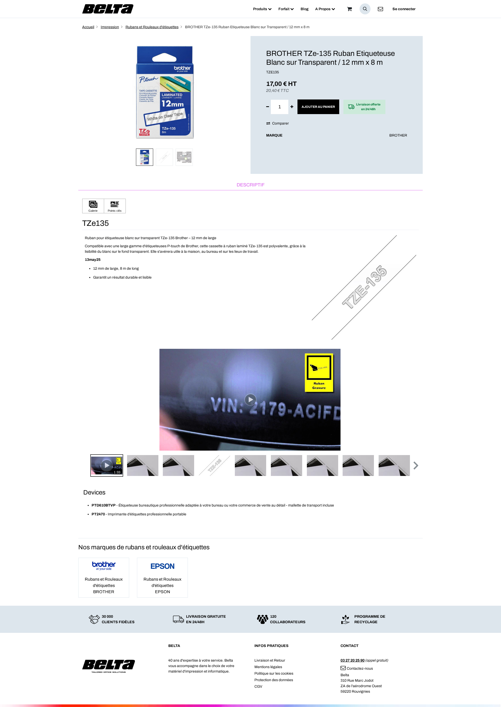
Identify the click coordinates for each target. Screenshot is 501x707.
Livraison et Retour (269, 660)
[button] (365, 8)
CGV (258, 686)
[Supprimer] (267, 107)
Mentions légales (268, 667)
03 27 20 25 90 (353, 660)
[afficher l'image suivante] (413, 400)
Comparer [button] (280, 123)
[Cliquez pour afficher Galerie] (93, 206)
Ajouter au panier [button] (318, 107)
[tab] (250, 185)
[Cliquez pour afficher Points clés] (115, 206)
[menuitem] (262, 9)
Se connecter (403, 9)
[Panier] (349, 8)
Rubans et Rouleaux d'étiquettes (152, 27)
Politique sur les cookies (273, 673)
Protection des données (273, 680)
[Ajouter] (291, 107)
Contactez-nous (360, 668)
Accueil (88, 27)
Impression (110, 27)
